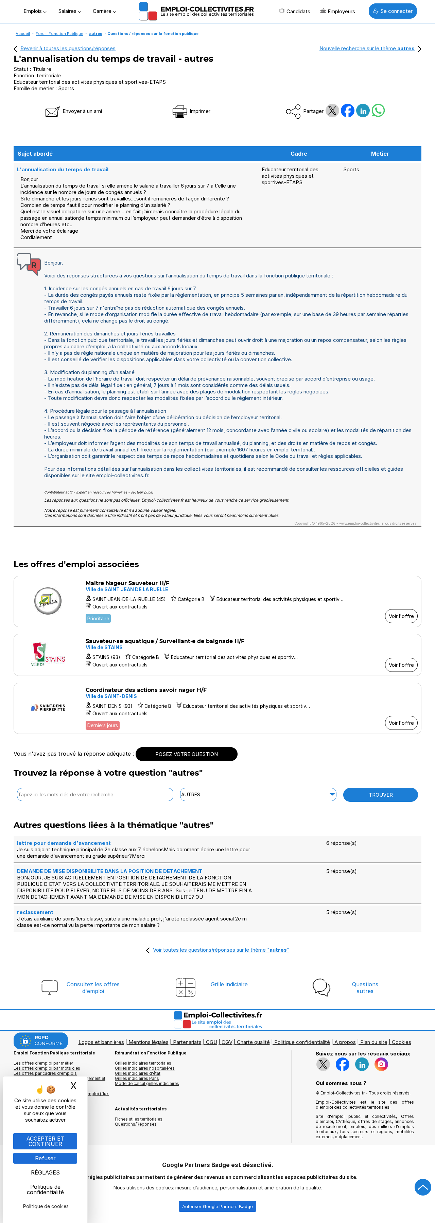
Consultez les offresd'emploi (93, 987)
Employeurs (341, 11)
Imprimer (199, 111)
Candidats (298, 11)
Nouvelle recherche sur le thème (367, 48)
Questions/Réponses (136, 1124)
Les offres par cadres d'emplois (45, 1073)
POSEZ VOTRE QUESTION (186, 754)
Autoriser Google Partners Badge (217, 1206)
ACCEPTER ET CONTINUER (45, 1141)
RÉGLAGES (45, 1172)
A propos (345, 1042)
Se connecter (396, 11)
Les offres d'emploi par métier (43, 1063)
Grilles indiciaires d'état (137, 1073)
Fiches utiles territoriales (138, 1119)
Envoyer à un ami (81, 111)
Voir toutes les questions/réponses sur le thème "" (221, 950)
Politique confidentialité (302, 1042)
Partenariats (187, 1042)
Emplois (33, 11)
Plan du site (373, 1042)
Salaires (68, 11)
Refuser (45, 1158)
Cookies (401, 1042)
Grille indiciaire (229, 984)
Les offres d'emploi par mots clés (47, 1068)
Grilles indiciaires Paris (137, 1078)
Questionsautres (365, 987)
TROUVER (381, 795)
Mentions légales (148, 1042)
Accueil (23, 33)
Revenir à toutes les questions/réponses (68, 48)
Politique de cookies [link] (46, 1206)
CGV (227, 1042)
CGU (211, 1042)
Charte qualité (253, 1042)
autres (95, 33)
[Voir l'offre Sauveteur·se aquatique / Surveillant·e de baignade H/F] (217, 655)
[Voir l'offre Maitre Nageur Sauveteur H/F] (217, 601)
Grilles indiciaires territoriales (143, 1063)
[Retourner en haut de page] (423, 1187)
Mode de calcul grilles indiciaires (147, 1083)
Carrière (103, 11)
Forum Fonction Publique (59, 33)
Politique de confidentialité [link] (45, 1189)
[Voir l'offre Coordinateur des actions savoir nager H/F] (217, 708)
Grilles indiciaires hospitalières (145, 1068)
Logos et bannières (101, 1042)
